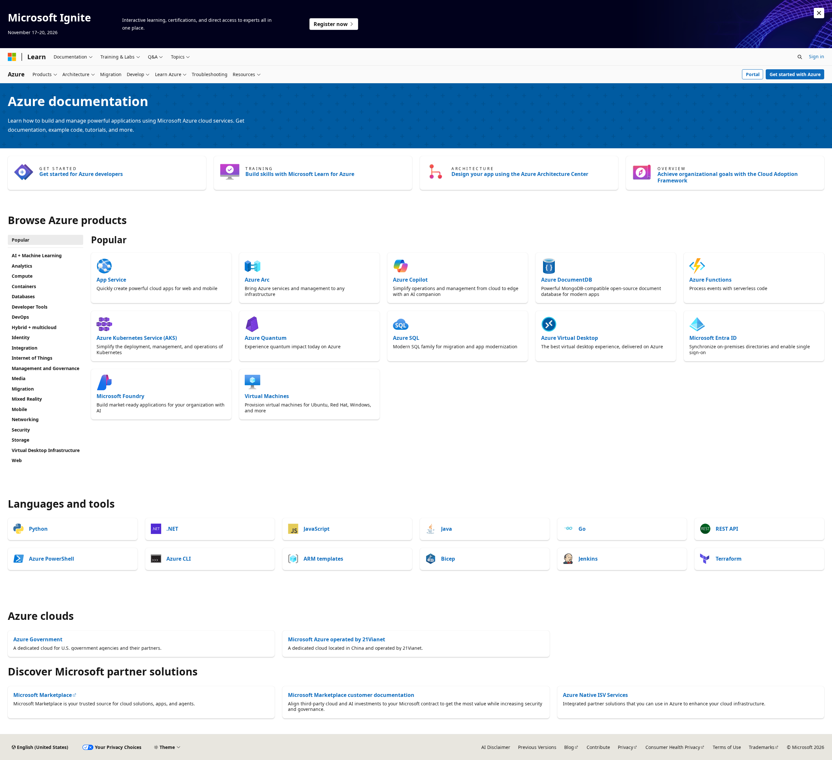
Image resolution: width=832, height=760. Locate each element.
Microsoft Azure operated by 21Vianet (336, 639)
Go (582, 529)
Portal (753, 74)
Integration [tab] (24, 348)
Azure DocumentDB (566, 279)
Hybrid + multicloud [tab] (34, 327)
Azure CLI (178, 558)
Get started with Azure (795, 74)
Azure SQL (406, 338)
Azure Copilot (410, 279)
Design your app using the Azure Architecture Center (519, 174)
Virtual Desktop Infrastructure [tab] (46, 450)
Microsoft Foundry (120, 396)
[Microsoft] (12, 57)
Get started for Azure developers (81, 174)
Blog (569, 747)
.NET (172, 529)
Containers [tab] (24, 286)
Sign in (816, 56)
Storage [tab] (20, 440)
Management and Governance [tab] (45, 368)
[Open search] (799, 57)
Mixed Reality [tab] (27, 399)
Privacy (625, 747)
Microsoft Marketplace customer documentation (351, 695)
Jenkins (588, 558)
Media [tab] (18, 378)
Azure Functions (710, 279)
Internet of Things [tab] (32, 358)
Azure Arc (257, 279)
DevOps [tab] (20, 317)
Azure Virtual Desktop (569, 338)
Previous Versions (537, 747)
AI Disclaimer (495, 747)
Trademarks (761, 747)
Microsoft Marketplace (42, 695)
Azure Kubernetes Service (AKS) (137, 338)
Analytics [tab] (22, 266)
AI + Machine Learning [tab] (37, 255)
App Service (111, 279)
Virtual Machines (267, 396)
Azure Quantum (266, 338)
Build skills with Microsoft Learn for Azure (299, 174)
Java (446, 529)
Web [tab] (17, 460)
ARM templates (323, 558)
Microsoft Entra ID (713, 338)
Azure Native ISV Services (595, 695)
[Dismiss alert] (819, 13)
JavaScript (317, 529)
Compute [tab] (22, 276)
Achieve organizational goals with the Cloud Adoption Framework (727, 177)
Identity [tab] (21, 337)
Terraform (729, 558)
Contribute (598, 747)
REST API (727, 529)
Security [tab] (21, 430)
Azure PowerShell (51, 558)
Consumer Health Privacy (672, 747)
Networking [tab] (25, 419)
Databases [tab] (23, 296)
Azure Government (37, 639)
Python (38, 529)
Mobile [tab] (19, 409)
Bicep (448, 558)
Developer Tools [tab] (29, 307)
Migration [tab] (23, 389)
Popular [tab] (20, 240)
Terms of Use (727, 747)
